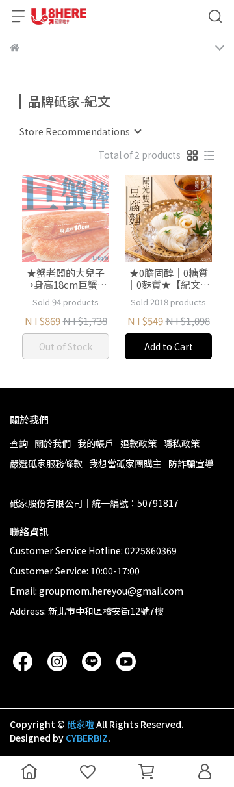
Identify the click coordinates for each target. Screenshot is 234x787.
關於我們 (52, 443)
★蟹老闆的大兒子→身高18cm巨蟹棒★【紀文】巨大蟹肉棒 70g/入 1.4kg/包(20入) (65, 278)
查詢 (19, 443)
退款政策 (138, 443)
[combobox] (80, 131)
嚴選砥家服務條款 (46, 463)
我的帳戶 (95, 443)
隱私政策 (181, 443)
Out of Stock (65, 346)
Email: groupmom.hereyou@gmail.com (96, 590)
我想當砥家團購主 (125, 463)
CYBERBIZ (87, 737)
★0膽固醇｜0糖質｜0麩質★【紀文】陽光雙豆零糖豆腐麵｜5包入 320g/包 (168, 278)
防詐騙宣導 (191, 463)
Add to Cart (168, 346)
